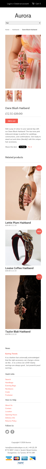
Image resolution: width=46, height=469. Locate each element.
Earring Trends (11, 354)
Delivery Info (10, 418)
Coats (7, 392)
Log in (9, 4)
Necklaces (9, 389)
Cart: (38, 4)
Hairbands (15, 30)
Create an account (21, 4)
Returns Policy (10, 421)
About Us (8, 405)
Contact (8, 408)
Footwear (9, 395)
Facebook (12, 432)
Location (8, 411)
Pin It (30, 147)
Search (8, 379)
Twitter (7, 432)
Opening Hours (11, 415)
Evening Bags (10, 386)
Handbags (9, 382)
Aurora (23, 15)
